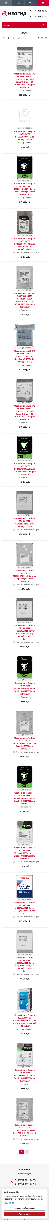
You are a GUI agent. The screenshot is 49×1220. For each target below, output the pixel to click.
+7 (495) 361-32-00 (38, 11)
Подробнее (9, 1203)
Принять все (24, 1214)
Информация (24, 1174)
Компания (24, 1169)
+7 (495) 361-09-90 (38, 17)
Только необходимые (24, 1208)
